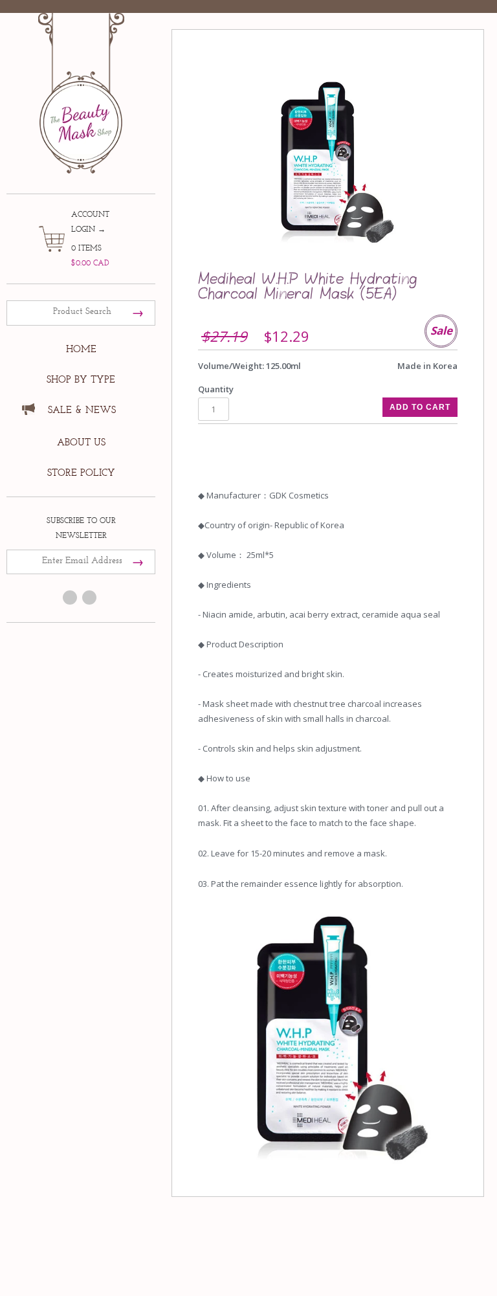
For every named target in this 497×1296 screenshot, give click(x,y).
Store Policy (81, 472)
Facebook (70, 597)
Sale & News (82, 410)
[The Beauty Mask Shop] (80, 84)
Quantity (216, 389)
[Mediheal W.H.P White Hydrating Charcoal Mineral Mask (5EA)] (328, 161)
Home (81, 349)
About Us (81, 442)
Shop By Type (81, 379)
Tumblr (89, 597)
